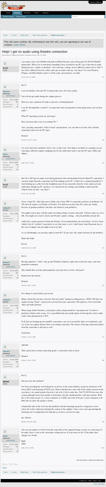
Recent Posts (21, 16)
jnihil (5, 154)
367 (17, 102)
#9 (103, 422)
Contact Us (83, 481)
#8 (103, 360)
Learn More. (19, 44)
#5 (103, 248)
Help (89, 481)
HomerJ (6, 91)
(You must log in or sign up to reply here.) (90, 460)
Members (27, 13)
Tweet (4, 468)
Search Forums (8, 16)
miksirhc (6, 300)
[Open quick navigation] (102, 35)
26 (17, 106)
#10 (102, 448)
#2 (103, 140)
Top (99, 481)
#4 (103, 193)
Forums (17, 13)
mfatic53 (6, 208)
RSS (103, 481)
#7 (103, 337)
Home (8, 13)
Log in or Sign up (95, 2)
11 (17, 221)
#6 (103, 285)
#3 (103, 163)
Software (46, 13)
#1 (103, 77)
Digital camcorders (18, 55)
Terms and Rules (99, 484)
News (37, 13)
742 (17, 165)
